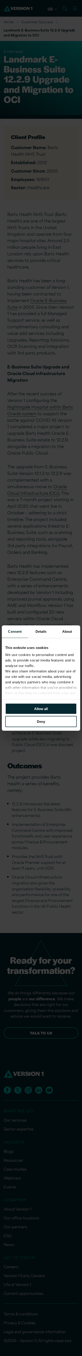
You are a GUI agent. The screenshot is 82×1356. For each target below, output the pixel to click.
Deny (41, 721)
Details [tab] (41, 631)
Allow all (41, 708)
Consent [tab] (15, 631)
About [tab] (67, 631)
